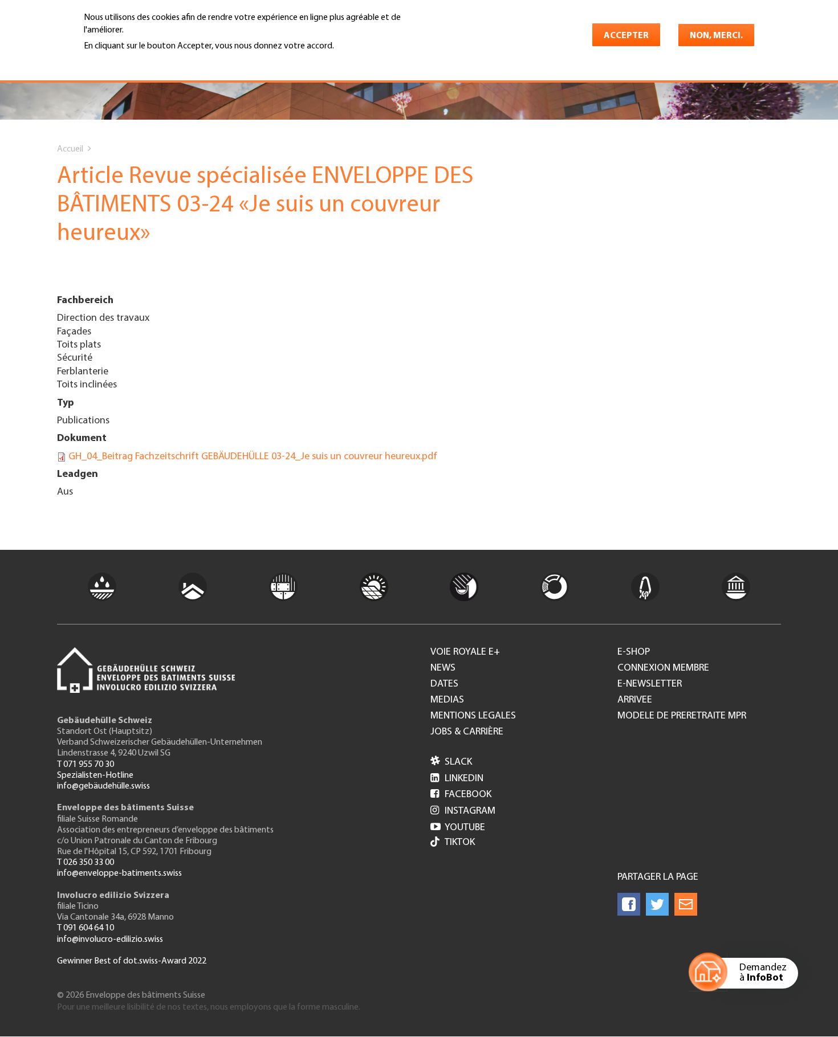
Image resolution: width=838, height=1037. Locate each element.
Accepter (626, 35)
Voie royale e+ (465, 652)
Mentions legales (473, 716)
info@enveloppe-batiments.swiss (119, 873)
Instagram (462, 811)
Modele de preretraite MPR (681, 716)
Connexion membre (663, 668)
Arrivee (634, 700)
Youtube (457, 828)
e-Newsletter (649, 684)
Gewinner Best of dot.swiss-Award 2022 (131, 961)
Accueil (70, 149)
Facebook (460, 795)
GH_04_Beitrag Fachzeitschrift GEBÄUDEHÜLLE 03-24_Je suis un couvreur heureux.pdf (252, 457)
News (442, 668)
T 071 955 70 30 (85, 764)
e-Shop (633, 652)
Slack (451, 762)
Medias (447, 700)
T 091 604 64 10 (85, 928)
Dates (444, 684)
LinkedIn (456, 779)
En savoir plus (113, 61)
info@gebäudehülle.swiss (103, 786)
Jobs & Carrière (466, 732)
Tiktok (460, 843)
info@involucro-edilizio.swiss (110, 939)
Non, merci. (716, 35)
